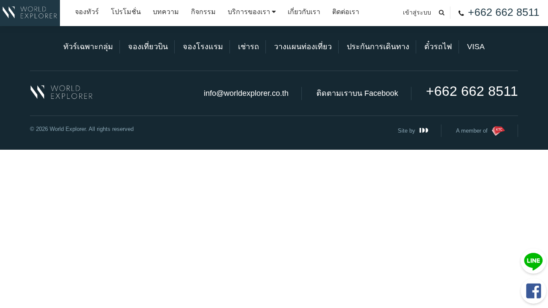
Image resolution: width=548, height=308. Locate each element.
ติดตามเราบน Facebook (357, 93)
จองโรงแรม (203, 46)
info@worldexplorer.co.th (246, 93)
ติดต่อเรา (345, 11)
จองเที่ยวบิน (148, 46)
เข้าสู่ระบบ (417, 12)
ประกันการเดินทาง (378, 46)
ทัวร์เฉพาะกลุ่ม (88, 46)
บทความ (166, 11)
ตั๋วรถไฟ (438, 46)
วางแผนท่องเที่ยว (303, 46)
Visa (476, 46)
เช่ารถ (248, 46)
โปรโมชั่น (126, 11)
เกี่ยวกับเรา (304, 11)
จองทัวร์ (87, 11)
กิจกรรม (203, 11)
